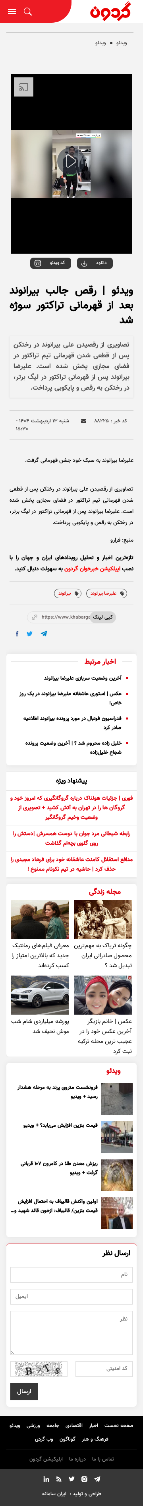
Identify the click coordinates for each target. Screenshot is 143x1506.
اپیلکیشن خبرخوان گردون (92, 569)
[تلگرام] (97, 1480)
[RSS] (59, 1480)
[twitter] (30, 634)
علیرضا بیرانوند (103, 593)
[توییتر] (71, 1480)
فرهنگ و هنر (95, 1439)
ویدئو (121, 43)
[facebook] (17, 634)
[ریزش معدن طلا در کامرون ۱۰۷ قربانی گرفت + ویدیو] (117, 1175)
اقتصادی (74, 1426)
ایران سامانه (54, 1494)
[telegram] (44, 634)
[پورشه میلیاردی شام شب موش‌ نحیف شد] (40, 995)
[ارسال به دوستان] (83, 421)
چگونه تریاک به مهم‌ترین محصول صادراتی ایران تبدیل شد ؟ (103, 955)
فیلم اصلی (85, 285)
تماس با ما (103, 1459)
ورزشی (33, 1426)
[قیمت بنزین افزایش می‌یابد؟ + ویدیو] (117, 1137)
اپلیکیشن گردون (46, 1459)
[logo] (107, 11)
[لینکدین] (46, 1480)
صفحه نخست (118, 1426)
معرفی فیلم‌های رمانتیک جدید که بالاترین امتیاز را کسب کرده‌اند (40, 955)
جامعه (52, 1426)
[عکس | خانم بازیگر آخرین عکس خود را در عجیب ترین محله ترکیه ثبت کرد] (103, 995)
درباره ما (77, 1459)
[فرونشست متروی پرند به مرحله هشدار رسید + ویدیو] (117, 1099)
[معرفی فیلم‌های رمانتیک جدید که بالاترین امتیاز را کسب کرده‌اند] (40, 919)
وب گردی (44, 1439)
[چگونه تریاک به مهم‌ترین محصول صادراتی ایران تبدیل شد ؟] (103, 919)
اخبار (93, 1426)
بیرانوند (64, 593)
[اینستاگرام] (84, 1480)
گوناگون (67, 1439)
